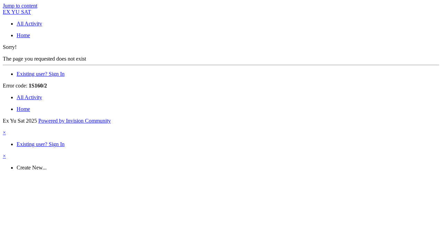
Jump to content (20, 6)
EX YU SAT (17, 12)
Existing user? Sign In (41, 74)
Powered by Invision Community (74, 121)
